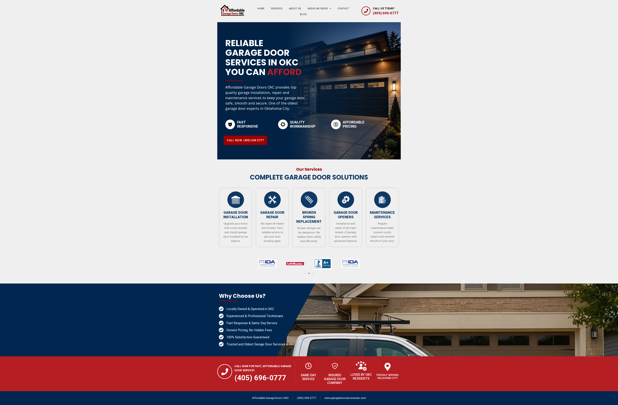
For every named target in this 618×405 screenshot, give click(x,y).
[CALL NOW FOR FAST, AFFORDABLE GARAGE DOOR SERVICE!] (224, 371)
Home (260, 8)
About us (295, 8)
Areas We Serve (318, 8)
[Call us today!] (365, 10)
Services (276, 8)
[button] (313, 273)
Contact (343, 8)
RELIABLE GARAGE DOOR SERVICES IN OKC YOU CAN (263, 57)
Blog (303, 14)
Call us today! (383, 8)
